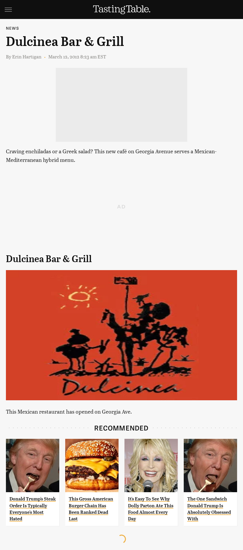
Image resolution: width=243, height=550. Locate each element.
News (12, 28)
